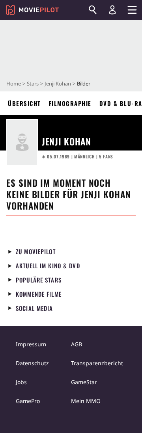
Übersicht (24, 103)
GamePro (28, 401)
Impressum (31, 344)
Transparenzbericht (97, 363)
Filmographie (70, 103)
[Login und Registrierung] (112, 10)
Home (13, 83)
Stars (33, 83)
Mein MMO (86, 401)
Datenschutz (32, 363)
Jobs (21, 382)
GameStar (84, 382)
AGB (76, 344)
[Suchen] (93, 10)
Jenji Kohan (58, 83)
